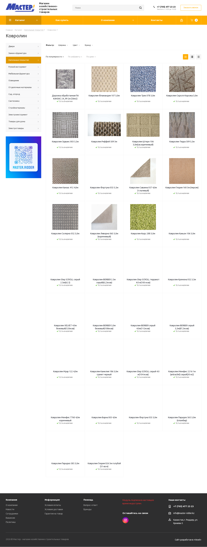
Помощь (88, 499)
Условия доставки (54, 509)
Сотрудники (12, 513)
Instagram (125, 520)
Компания (11, 499)
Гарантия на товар (54, 513)
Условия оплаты (53, 505)
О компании (12, 505)
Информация (52, 499)
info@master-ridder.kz (183, 513)
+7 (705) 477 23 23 (166, 6)
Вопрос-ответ (90, 505)
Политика (10, 522)
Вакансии (10, 518)
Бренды (87, 509)
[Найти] (140, 8)
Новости (10, 509)
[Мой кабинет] (181, 20)
